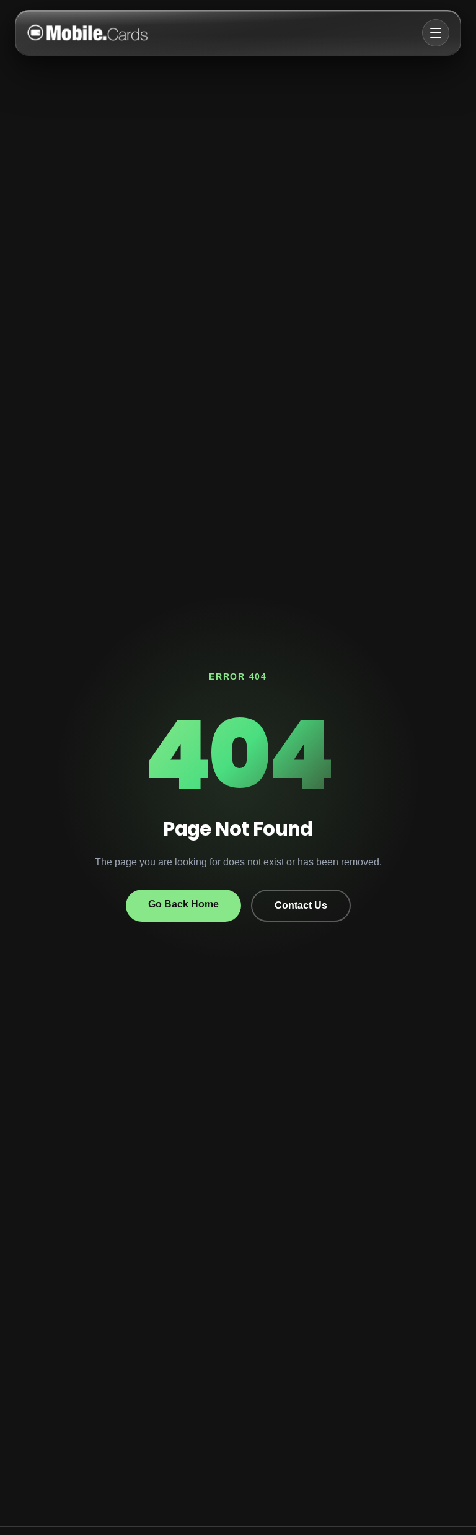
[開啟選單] (435, 32)
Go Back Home (183, 904)
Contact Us (301, 905)
